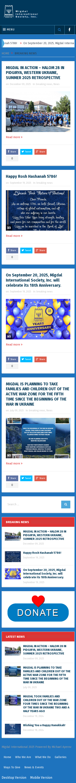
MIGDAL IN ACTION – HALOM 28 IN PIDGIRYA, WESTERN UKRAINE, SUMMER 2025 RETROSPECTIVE (35, 72)
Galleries (60, 757)
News (57, 84)
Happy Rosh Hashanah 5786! (31, 176)
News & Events (34, 767)
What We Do (43, 757)
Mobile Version (41, 778)
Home (7, 757)
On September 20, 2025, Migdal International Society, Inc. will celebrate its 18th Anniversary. (34, 280)
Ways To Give (12, 767)
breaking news (44, 84)
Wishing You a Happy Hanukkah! (44, 725)
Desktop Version (14, 778)
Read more (13, 137)
